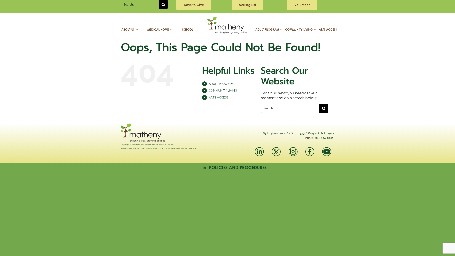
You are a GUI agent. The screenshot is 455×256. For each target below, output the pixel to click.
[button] (235, 167)
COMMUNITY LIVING (223, 90)
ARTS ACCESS (219, 97)
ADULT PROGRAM (221, 84)
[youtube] (326, 149)
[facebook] (309, 149)
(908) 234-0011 (323, 138)
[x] (276, 149)
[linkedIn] (259, 149)
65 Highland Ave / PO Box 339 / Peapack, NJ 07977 (298, 133)
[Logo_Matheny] (227, 19)
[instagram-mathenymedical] (295, 151)
